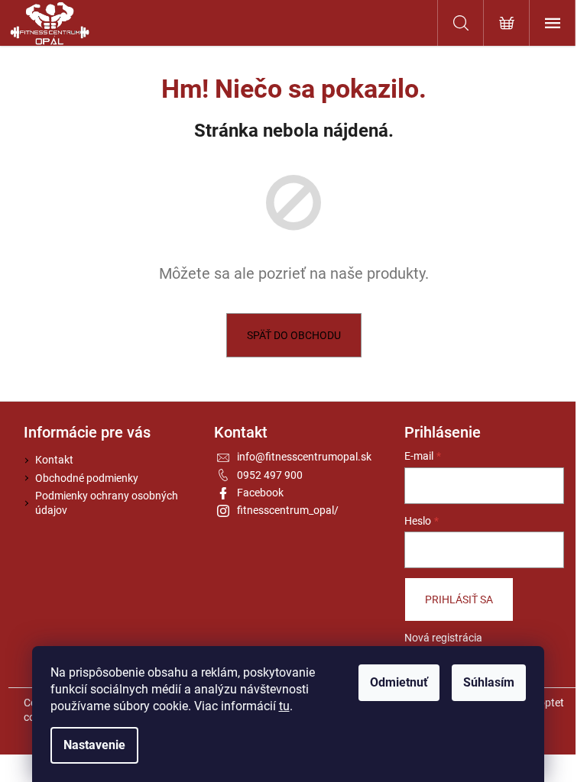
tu (284, 706)
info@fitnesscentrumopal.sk (304, 457)
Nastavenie (94, 745)
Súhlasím (488, 682)
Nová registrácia (443, 638)
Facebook (260, 492)
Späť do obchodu (294, 335)
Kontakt (54, 460)
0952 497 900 (270, 475)
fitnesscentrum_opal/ (288, 510)
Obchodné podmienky (86, 478)
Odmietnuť (399, 682)
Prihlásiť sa (459, 599)
